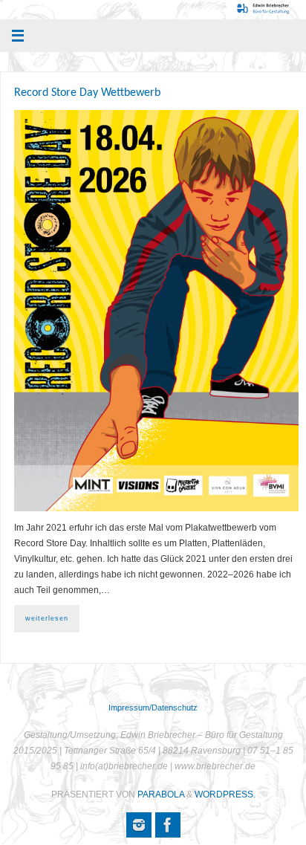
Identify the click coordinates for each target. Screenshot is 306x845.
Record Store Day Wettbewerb (87, 93)
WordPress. (225, 794)
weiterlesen (46, 618)
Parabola (160, 794)
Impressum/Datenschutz (153, 707)
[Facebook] (167, 825)
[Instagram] (139, 825)
